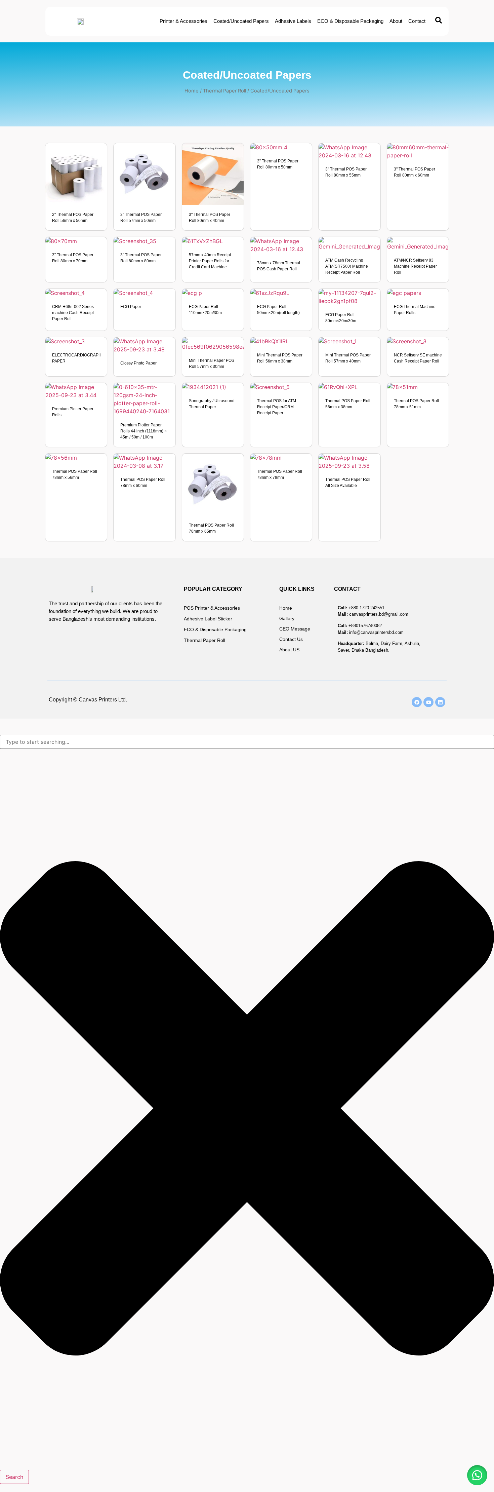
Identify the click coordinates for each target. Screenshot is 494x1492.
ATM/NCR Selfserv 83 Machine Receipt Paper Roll (415, 266)
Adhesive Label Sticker (208, 618)
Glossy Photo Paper (138, 363)
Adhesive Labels (293, 21)
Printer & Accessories (183, 21)
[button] (477, 1475)
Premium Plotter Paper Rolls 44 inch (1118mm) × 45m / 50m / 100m (143, 431)
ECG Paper (130, 306)
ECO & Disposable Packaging (350, 21)
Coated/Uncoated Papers (241, 21)
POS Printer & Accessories (212, 608)
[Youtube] (428, 702)
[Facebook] (417, 702)
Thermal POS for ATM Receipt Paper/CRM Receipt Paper (276, 406)
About (395, 21)
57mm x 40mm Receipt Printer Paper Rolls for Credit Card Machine (210, 261)
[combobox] (247, 742)
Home (191, 91)
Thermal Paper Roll (224, 91)
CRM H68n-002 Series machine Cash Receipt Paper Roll (73, 312)
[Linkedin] (440, 702)
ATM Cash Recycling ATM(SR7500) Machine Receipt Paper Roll (346, 266)
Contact (416, 21)
